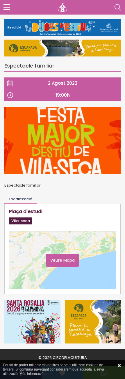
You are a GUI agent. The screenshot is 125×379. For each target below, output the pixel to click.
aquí (47, 374)
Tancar (119, 365)
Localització (20, 199)
